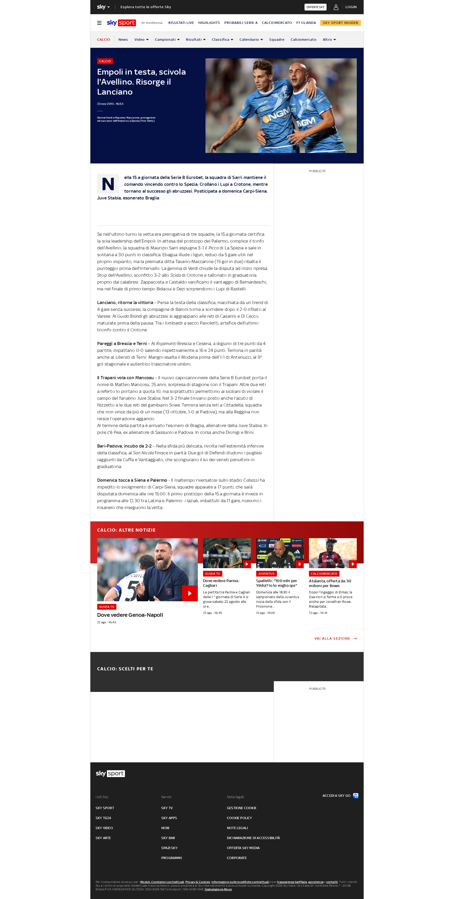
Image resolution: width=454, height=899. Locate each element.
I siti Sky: (102, 797)
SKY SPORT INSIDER (340, 23)
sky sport (105, 808)
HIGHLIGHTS (209, 23)
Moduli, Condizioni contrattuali (162, 882)
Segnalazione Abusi (218, 889)
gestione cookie (241, 808)
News (123, 40)
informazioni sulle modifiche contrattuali (240, 882)
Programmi (171, 858)
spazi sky (169, 848)
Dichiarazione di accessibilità (253, 838)
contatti (332, 882)
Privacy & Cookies (197, 882)
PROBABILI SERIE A (241, 23)
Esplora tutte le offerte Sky (146, 7)
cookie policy (239, 818)
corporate (237, 858)
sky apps (169, 818)
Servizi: (166, 797)
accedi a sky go (336, 796)
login (351, 7)
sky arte (103, 838)
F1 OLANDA (306, 23)
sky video (104, 828)
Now (165, 828)
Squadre (277, 40)
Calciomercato (304, 40)
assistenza (315, 882)
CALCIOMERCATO (277, 23)
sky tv (167, 808)
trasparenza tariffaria (292, 882)
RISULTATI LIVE (181, 23)
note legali (237, 828)
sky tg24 (103, 818)
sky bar (168, 838)
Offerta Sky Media (243, 848)
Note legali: (236, 797)
